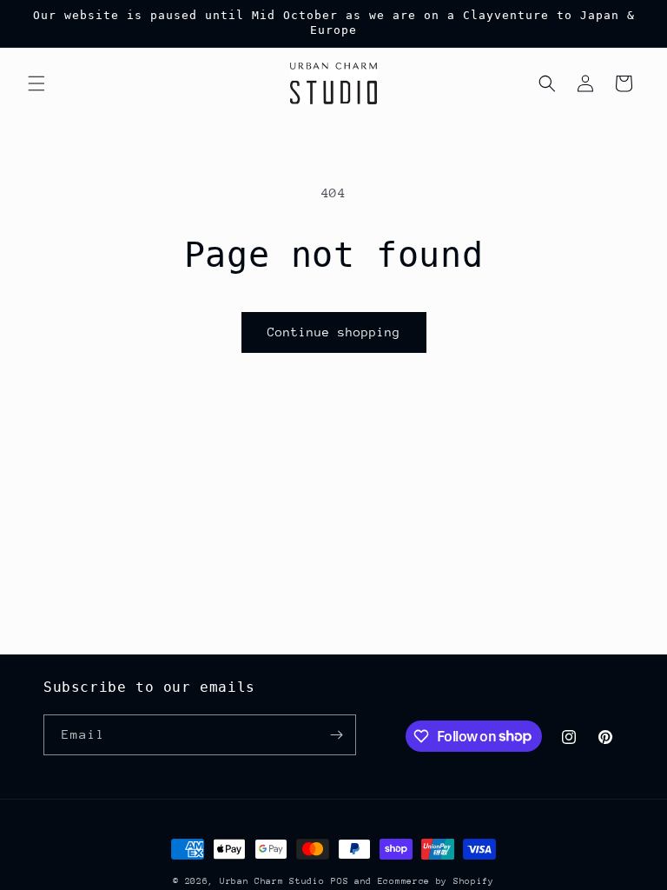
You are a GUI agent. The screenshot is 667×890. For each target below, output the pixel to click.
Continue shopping (333, 332)
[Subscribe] (336, 734)
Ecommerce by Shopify (436, 881)
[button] (36, 83)
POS (339, 881)
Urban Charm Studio (272, 881)
